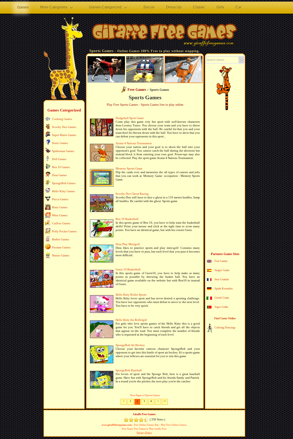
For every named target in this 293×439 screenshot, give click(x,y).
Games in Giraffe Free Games (163, 34)
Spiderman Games (63, 151)
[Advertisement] (63, 334)
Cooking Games (62, 119)
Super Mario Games (64, 135)
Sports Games (101, 51)
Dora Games (59, 175)
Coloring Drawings (225, 327)
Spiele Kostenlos (223, 288)
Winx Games (60, 215)
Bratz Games (60, 207)
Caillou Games (61, 223)
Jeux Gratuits (221, 279)
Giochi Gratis (221, 297)
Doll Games (59, 159)
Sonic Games (60, 143)
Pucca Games (60, 199)
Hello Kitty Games (63, 191)
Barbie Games (60, 239)
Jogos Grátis (221, 306)
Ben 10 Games (61, 167)
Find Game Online (225, 318)
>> (164, 401)
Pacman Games (61, 247)
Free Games (137, 90)
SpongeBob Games (64, 183)
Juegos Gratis (221, 270)
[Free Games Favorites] (218, 109)
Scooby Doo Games (64, 127)
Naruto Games (60, 255)
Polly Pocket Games (64, 231)
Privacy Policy (144, 432)
